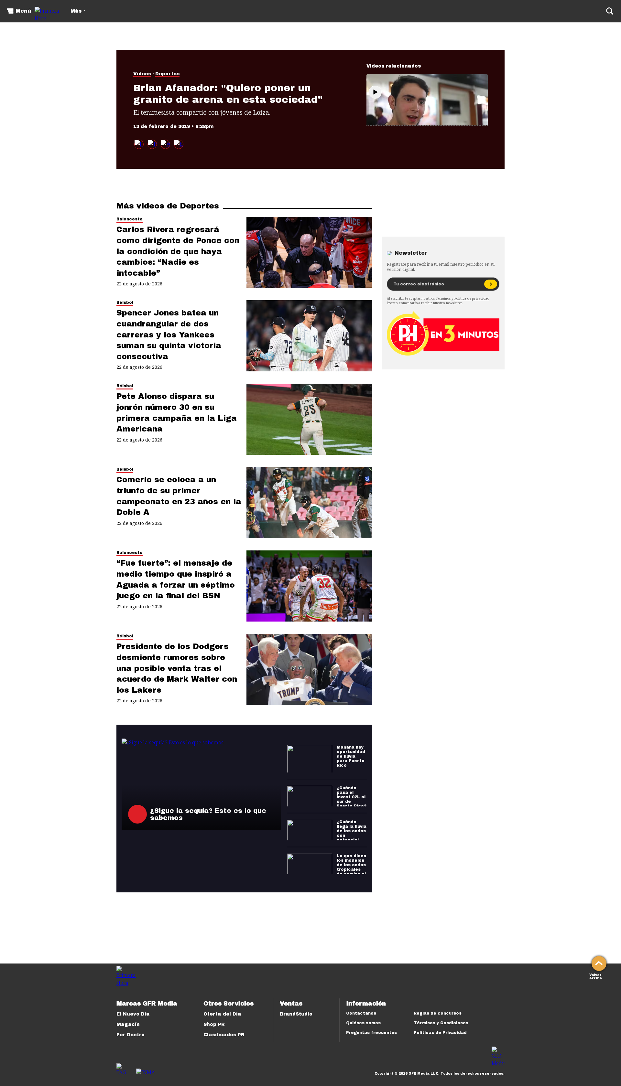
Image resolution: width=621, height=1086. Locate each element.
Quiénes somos (363, 1023)
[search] (609, 11)
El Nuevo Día (133, 1014)
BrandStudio (296, 1014)
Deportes (167, 73)
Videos (142, 73)
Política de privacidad (471, 298)
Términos (443, 298)
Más (76, 11)
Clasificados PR (224, 1034)
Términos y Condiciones (441, 1023)
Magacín (128, 1024)
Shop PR (214, 1024)
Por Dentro (130, 1034)
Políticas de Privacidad (440, 1032)
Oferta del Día (222, 1014)
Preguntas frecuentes (371, 1032)
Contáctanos (361, 1013)
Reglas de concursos (438, 1013)
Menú (23, 11)
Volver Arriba (595, 976)
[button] (152, 144)
